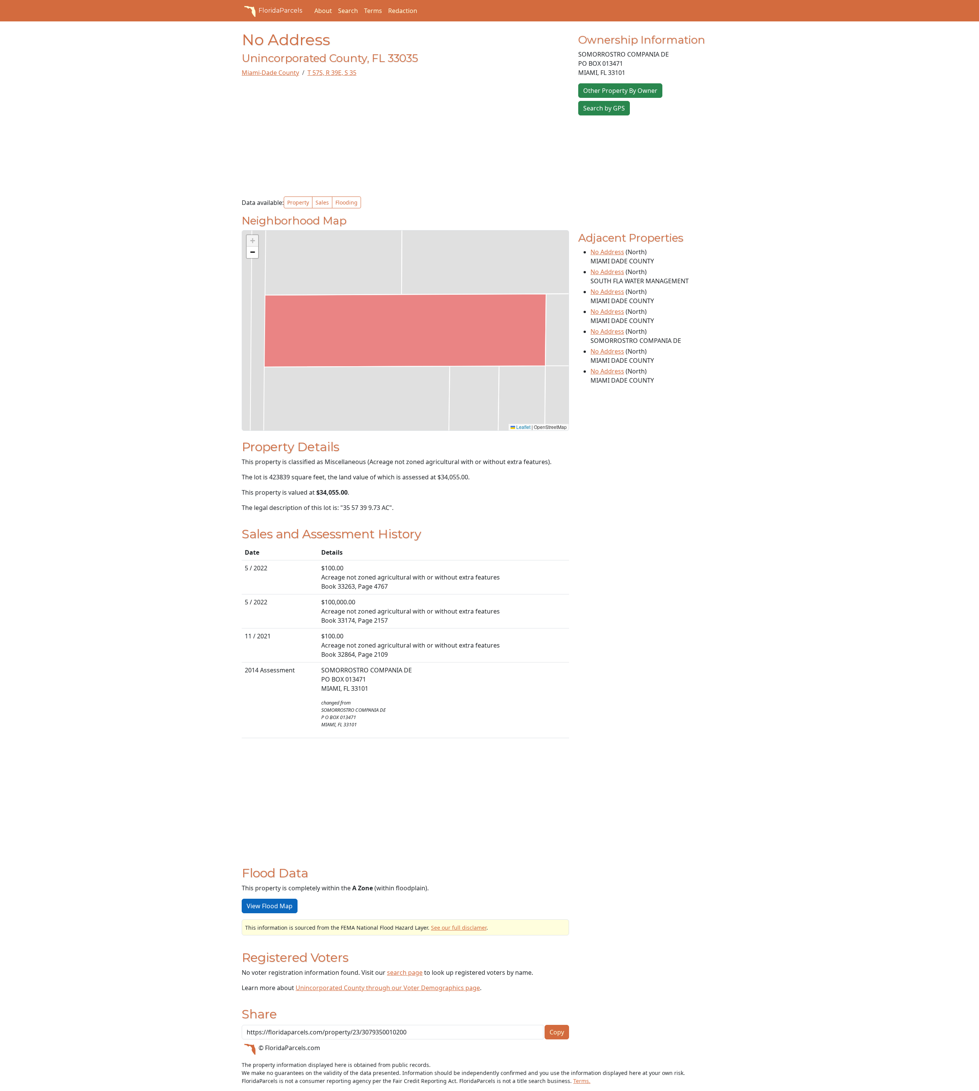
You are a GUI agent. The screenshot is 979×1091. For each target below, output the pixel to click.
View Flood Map (270, 906)
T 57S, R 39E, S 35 (331, 72)
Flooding (346, 202)
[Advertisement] (405, 136)
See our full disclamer (458, 927)
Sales (322, 202)
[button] (252, 241)
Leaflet (522, 427)
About (323, 10)
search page (405, 972)
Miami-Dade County (270, 72)
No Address (607, 252)
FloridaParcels (280, 10)
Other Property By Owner (620, 90)
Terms (373, 10)
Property (298, 202)
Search (348, 10)
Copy (557, 1032)
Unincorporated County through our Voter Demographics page (388, 988)
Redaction (402, 10)
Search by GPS (604, 108)
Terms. (581, 1081)
